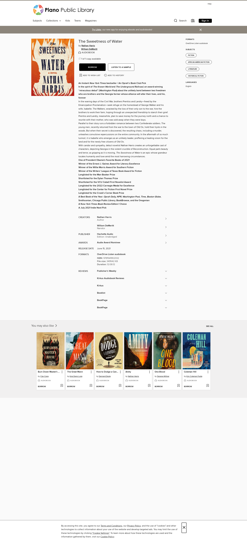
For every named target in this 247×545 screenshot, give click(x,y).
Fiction (191, 55)
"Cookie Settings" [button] (100, 533)
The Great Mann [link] (75, 372)
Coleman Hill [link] (190, 372)
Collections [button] (52, 20)
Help (209, 4)
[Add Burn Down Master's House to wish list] (61, 386)
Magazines (91, 20)
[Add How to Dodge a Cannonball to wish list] (120, 386)
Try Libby (96, 29)
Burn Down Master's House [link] (49, 372)
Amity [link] (128, 372)
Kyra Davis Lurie (76, 376)
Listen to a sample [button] (121, 67)
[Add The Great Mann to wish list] (91, 386)
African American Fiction (198, 62)
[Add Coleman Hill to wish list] (207, 386)
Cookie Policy (107, 536)
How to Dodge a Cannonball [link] (107, 372)
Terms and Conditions (111, 525)
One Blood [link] (160, 372)
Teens (77, 20)
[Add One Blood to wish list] (178, 386)
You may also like (43, 326)
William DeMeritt (89, 49)
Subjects (37, 20)
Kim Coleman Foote (194, 376)
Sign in (205, 20)
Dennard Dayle (105, 376)
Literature (192, 69)
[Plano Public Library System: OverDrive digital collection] (64, 9)
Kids (67, 20)
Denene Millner (163, 376)
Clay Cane (44, 376)
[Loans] (193, 21)
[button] (180, 21)
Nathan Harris (88, 46)
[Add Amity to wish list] (149, 386)
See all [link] (209, 326)
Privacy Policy (134, 525)
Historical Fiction (196, 76)
